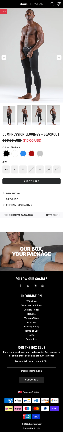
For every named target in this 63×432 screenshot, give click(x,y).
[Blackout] (6, 153)
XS (6, 169)
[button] (4, 57)
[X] (27, 286)
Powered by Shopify (31, 428)
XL (40, 169)
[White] (15, 153)
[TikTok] (42, 286)
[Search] (52, 3)
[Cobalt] (23, 153)
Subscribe (31, 379)
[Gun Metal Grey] (40, 153)
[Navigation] (4, 4)
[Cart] (59, 3)
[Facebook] (20, 286)
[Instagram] (35, 286)
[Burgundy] (31, 153)
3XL (57, 169)
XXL (48, 169)
